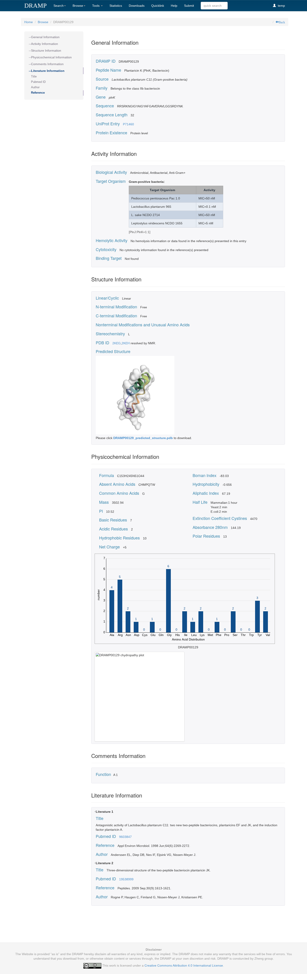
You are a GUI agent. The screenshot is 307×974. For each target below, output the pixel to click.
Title (34, 76)
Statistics (115, 5)
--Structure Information (45, 50)
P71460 (128, 124)
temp (280, 5)
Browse (78, 5)
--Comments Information (46, 64)
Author (35, 87)
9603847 (125, 837)
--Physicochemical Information (50, 57)
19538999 (126, 879)
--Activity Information (43, 44)
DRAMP (35, 5)
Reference (38, 92)
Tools (96, 5)
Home (28, 22)
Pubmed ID (38, 82)
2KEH (126, 343)
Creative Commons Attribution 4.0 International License (184, 965)
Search (58, 5)
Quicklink (157, 5)
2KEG (116, 343)
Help (174, 5)
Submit (189, 5)
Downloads (137, 5)
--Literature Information (47, 71)
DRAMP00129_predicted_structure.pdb (143, 438)
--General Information (44, 37)
